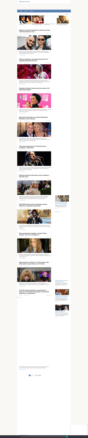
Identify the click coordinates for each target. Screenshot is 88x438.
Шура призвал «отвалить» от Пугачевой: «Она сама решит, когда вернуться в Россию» (34, 263)
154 (36, 375)
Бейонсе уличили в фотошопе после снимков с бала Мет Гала (34, 176)
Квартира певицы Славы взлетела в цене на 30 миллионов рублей (34, 89)
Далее (40, 375)
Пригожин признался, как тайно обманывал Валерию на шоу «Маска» (33, 118)
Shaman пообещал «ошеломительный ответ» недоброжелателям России (33, 59)
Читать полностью (22, 84)
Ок (66, 436)
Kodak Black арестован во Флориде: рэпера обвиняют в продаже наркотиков (33, 205)
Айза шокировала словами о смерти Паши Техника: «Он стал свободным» (33, 234)
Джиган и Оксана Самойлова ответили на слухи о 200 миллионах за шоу (34, 30)
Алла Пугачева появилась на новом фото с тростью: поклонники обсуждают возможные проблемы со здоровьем (34, 291)
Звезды (28, 33)
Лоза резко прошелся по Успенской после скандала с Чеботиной (32, 147)
